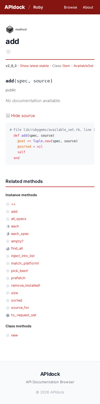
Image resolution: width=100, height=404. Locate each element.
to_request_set (23, 315)
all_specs (18, 219)
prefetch (18, 278)
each (15, 226)
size (14, 293)
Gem (66, 66)
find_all (17, 248)
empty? (17, 241)
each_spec (20, 234)
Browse (70, 7)
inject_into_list (23, 256)
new (14, 335)
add (14, 211)
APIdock (14, 7)
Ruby (38, 7)
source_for (20, 307)
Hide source (23, 115)
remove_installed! (25, 285)
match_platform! (25, 263)
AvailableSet (83, 66)
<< (13, 204)
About (88, 7)
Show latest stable (35, 66)
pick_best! (19, 271)
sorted (16, 300)
